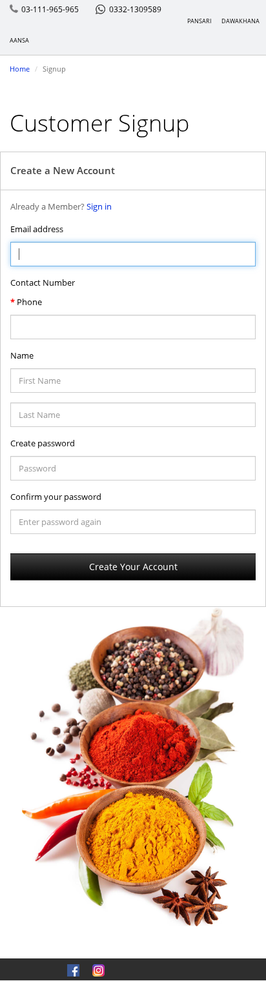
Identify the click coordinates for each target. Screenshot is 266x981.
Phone (29, 302)
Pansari (199, 21)
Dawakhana (240, 21)
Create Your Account (133, 566)
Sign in (99, 206)
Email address (36, 229)
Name (22, 355)
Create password (42, 443)
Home (20, 69)
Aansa (19, 40)
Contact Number (42, 282)
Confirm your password (55, 496)
